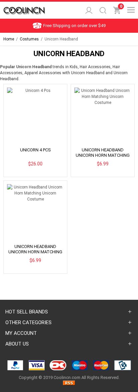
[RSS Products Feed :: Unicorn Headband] (69, 383)
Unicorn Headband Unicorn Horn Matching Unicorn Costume (103, 155)
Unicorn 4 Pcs (35, 149)
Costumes (29, 39)
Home (8, 39)
